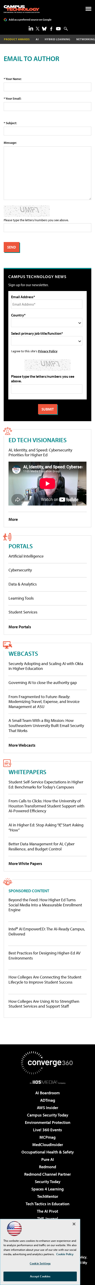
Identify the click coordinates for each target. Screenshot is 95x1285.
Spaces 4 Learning (47, 1189)
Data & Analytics (23, 584)
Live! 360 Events (47, 1129)
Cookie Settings (40, 1263)
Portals (21, 546)
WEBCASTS (23, 653)
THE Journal (47, 1218)
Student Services (23, 612)
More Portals (20, 626)
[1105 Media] (47, 1082)
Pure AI (47, 1159)
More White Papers (25, 863)
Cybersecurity (20, 570)
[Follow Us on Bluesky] (44, 28)
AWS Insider (47, 1107)
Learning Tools (21, 598)
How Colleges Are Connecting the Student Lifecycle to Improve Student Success (45, 979)
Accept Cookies (40, 1276)
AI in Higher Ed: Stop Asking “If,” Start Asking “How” (46, 827)
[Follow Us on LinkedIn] (31, 28)
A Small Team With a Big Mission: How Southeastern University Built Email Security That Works (46, 725)
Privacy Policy (47, 351)
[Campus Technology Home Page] (21, 9)
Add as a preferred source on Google (30, 19)
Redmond (47, 1166)
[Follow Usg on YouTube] (58, 28)
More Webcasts (22, 745)
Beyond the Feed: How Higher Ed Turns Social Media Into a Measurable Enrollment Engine (45, 904)
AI (37, 39)
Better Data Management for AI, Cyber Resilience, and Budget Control (41, 846)
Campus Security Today (47, 1115)
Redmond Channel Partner (47, 1174)
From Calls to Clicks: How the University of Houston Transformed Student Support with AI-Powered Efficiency (46, 805)
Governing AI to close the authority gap (43, 682)
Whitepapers (27, 772)
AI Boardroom (47, 1092)
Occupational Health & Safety (47, 1152)
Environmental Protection (47, 1122)
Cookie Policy (65, 1254)
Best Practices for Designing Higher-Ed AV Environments (44, 955)
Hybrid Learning (57, 39)
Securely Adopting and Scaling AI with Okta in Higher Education (46, 666)
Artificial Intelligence (26, 556)
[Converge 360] (47, 1062)
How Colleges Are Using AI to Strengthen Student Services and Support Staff (44, 1004)
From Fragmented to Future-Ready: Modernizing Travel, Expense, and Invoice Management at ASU (44, 701)
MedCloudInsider (47, 1144)
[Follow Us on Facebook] (51, 29)
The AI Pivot (47, 1211)
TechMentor (47, 1196)
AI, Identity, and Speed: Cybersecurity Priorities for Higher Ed (40, 452)
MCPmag (47, 1137)
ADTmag (47, 1100)
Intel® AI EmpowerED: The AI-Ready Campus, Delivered (47, 931)
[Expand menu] (88, 10)
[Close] (74, 1224)
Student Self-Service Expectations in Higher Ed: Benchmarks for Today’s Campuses (46, 784)
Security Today (47, 1181)
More (13, 519)
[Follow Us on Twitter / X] (37, 29)
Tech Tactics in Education (47, 1203)
